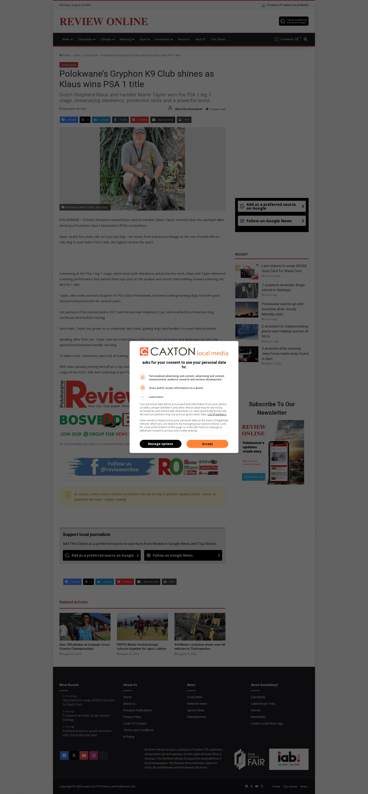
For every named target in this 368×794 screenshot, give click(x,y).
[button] (184, 397)
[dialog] (184, 397)
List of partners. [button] (217, 414)
